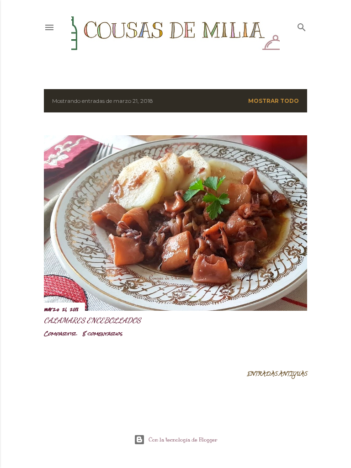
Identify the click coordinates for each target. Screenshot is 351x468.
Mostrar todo (273, 100)
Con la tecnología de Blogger (183, 439)
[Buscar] (301, 25)
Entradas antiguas (277, 374)
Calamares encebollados (92, 320)
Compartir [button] (60, 333)
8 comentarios (102, 333)
